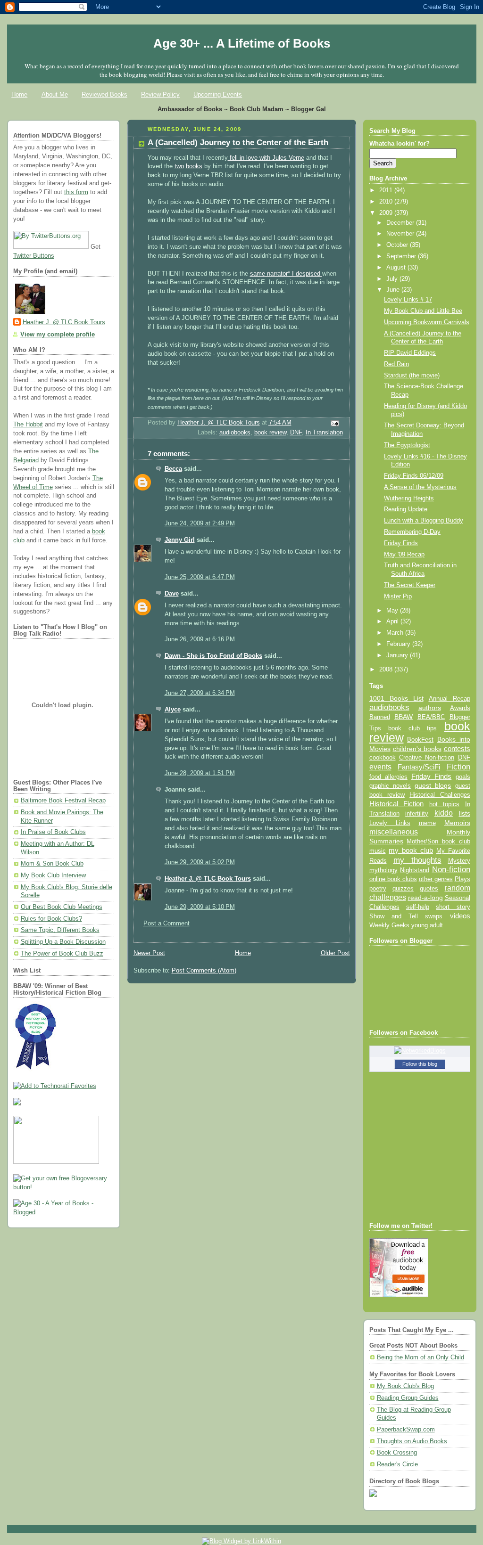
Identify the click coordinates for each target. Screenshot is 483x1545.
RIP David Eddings (410, 353)
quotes (429, 888)
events (380, 767)
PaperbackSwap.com (406, 1429)
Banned (379, 716)
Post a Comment (166, 923)
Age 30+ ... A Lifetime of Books (241, 43)
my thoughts (417, 860)
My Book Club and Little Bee (423, 311)
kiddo (443, 813)
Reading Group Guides (408, 1398)
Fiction (458, 766)
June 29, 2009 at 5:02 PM (200, 862)
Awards (460, 707)
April (393, 621)
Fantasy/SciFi (419, 767)
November (401, 233)
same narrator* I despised (286, 273)
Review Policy (160, 94)
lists (464, 813)
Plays (462, 879)
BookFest (420, 739)
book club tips (412, 728)
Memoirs (457, 822)
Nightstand (414, 870)
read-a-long (425, 897)
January (398, 655)
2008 (386, 669)
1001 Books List (396, 698)
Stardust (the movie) (412, 375)
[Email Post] (333, 423)
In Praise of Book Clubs (53, 832)
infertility (416, 813)
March (395, 632)
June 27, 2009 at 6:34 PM (200, 693)
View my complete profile (57, 334)
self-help (417, 907)
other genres (436, 879)
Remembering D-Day (412, 532)
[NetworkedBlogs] (420, 1050)
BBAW (403, 716)
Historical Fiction (396, 804)
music (377, 851)
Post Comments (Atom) (204, 970)
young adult (427, 925)
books (194, 166)
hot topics (444, 804)
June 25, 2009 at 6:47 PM (200, 577)
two (179, 166)
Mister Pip (398, 596)
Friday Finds (401, 543)
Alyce (173, 709)
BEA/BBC (431, 716)
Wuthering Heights (409, 498)
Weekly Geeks (389, 925)
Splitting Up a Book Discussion (63, 942)
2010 (386, 201)
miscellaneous (393, 832)
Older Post (335, 953)
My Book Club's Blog (405, 1386)
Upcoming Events (217, 94)
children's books (417, 748)
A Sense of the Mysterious (420, 487)
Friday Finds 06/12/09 (413, 476)
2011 (386, 190)
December (401, 223)
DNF (296, 432)
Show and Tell (393, 916)
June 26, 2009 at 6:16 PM (200, 639)
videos (460, 916)
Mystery (459, 860)
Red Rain (396, 364)
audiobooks (234, 432)
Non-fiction (451, 869)
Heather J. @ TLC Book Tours (64, 322)
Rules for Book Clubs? (51, 919)
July (393, 279)
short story (453, 906)
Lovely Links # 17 (408, 299)
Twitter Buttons (33, 256)
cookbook (382, 757)
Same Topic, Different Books (60, 930)
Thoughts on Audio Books (412, 1441)
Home (19, 94)
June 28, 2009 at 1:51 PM (200, 773)
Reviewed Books (104, 94)
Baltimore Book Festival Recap (63, 800)
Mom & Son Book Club (52, 863)
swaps (433, 916)
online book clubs (393, 879)
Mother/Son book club (438, 841)
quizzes (403, 888)
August (397, 267)
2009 (386, 213)
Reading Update (405, 509)
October (398, 245)
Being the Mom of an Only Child (420, 1357)
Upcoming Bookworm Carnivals (426, 322)
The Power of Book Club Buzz (62, 953)
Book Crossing (397, 1452)
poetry (377, 888)
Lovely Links (389, 822)
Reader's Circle (397, 1464)
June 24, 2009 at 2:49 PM (200, 523)
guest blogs (433, 785)
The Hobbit (28, 424)
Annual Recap (449, 698)
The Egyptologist (407, 445)
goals (463, 777)
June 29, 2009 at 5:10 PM (200, 907)
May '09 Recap (404, 554)
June (393, 289)
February (399, 644)
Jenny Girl (180, 540)
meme (427, 822)
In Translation (324, 432)
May (393, 610)
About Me (55, 94)
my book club (411, 850)
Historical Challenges (439, 794)
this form (76, 192)
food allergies (388, 776)
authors (429, 707)
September (402, 256)
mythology (383, 870)
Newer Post (149, 953)
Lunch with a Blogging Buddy (423, 520)
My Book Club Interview (53, 875)
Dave (172, 593)
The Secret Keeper (409, 585)
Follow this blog (419, 1064)
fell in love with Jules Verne (266, 158)
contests (457, 748)
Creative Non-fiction (426, 757)
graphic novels (390, 785)
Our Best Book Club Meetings (61, 907)
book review (270, 432)
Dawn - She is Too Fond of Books (213, 656)
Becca (173, 469)
